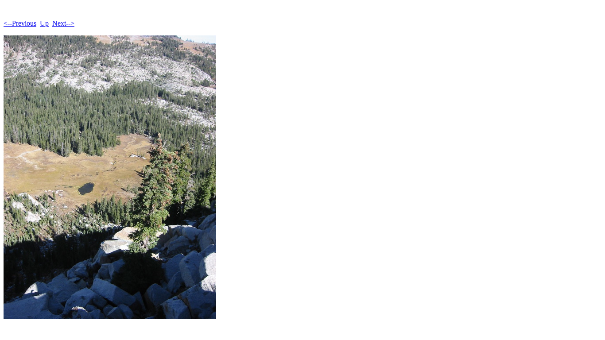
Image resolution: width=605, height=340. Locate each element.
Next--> (63, 23)
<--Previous (20, 23)
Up (44, 23)
